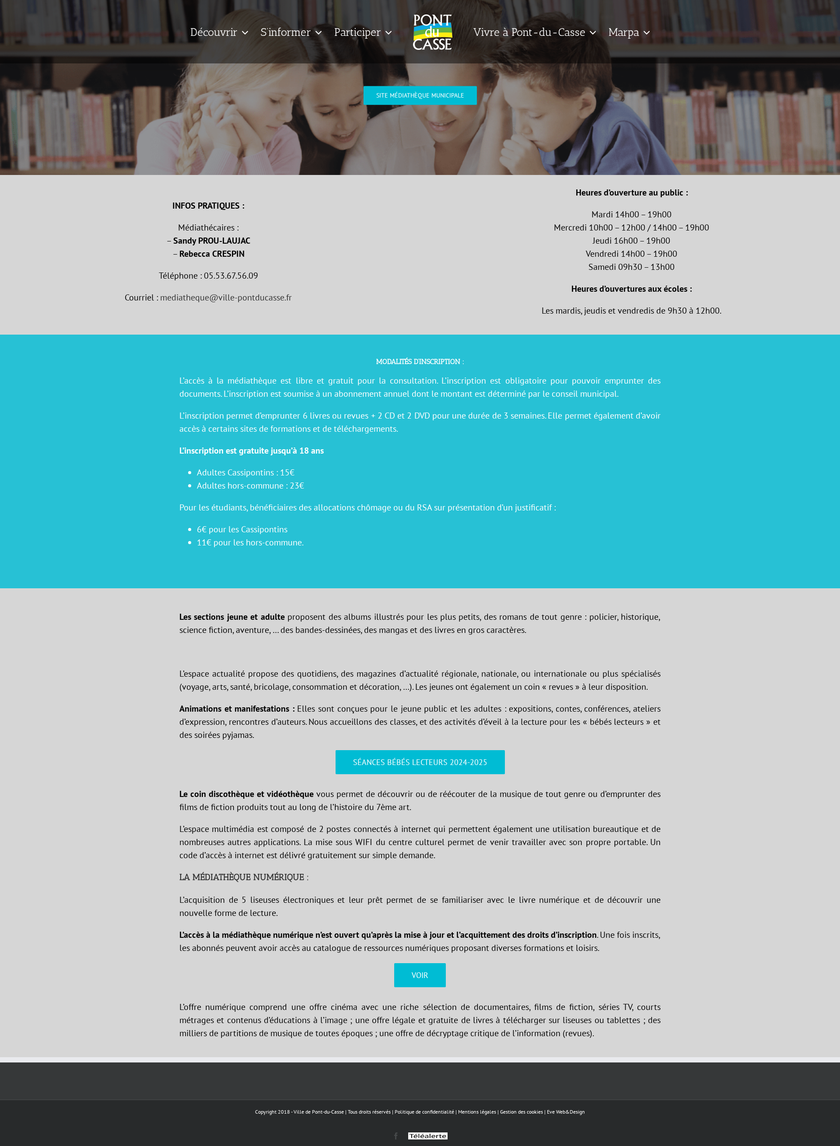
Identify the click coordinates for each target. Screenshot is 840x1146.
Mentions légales (477, 1111)
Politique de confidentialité (424, 1111)
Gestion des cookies (521, 1111)
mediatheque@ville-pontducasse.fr (226, 297)
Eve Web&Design (566, 1111)
